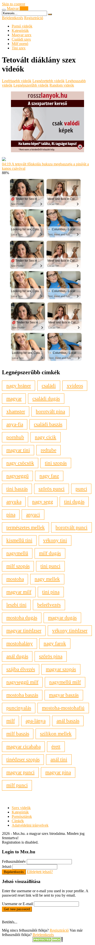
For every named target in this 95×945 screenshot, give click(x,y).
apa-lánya (36, 720)
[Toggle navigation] (4, 9)
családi (49, 385)
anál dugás (17, 656)
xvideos (75, 385)
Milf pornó (20, 44)
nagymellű (17, 553)
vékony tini (55, 540)
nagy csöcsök (20, 463)
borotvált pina (50, 411)
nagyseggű (17, 476)
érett (55, 746)
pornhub (15, 437)
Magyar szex (21, 35)
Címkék (18, 821)
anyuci (33, 514)
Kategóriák (20, 30)
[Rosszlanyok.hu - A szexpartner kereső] (47, 151)
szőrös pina (50, 656)
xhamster (15, 411)
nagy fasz (49, 476)
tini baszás (17, 488)
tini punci (50, 566)
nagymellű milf (65, 682)
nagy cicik (45, 437)
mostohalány (19, 643)
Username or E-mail (17, 904)
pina (10, 514)
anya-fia (14, 424)
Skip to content (13, 4)
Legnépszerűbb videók (30, 85)
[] (50, 14)
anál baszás (68, 720)
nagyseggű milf (22, 682)
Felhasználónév (14, 861)
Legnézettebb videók (48, 81)
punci (81, 488)
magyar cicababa (23, 746)
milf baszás (17, 733)
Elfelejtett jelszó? (40, 872)
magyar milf (18, 592)
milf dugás (50, 553)
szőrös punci (51, 488)
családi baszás (48, 424)
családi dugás (46, 398)
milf (10, 720)
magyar (14, 398)
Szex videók (21, 808)
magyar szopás (61, 669)
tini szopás (56, 463)
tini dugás (74, 501)
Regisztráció (33, 18)
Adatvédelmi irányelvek (30, 825)
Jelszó (6, 867)
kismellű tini (19, 540)
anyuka (13, 501)
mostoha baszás (22, 695)
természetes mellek (25, 527)
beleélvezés (49, 604)
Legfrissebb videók (16, 81)
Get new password (17, 909)
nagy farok (55, 643)
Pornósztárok (22, 816)
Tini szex (19, 48)
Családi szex (21, 39)
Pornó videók (22, 26)
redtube (48, 450)
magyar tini (18, 450)
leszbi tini (16, 604)
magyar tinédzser (23, 630)
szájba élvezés (20, 669)
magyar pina (58, 772)
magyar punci (20, 772)
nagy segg (42, 501)
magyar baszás (64, 695)
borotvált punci (71, 527)
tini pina (50, 592)
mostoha (15, 579)
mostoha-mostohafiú (63, 708)
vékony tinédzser (69, 630)
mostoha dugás (21, 617)
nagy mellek (47, 579)
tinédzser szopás (23, 759)
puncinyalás (18, 708)
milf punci (17, 785)
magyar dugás (62, 617)
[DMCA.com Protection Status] (47, 941)
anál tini (58, 759)
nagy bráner (18, 385)
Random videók (61, 85)
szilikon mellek (56, 733)
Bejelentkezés (12, 18)
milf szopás (18, 566)
